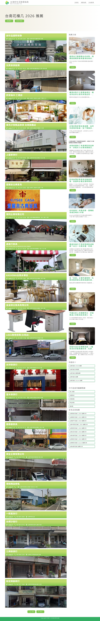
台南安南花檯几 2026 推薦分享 (78, 428)
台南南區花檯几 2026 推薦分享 (78, 417)
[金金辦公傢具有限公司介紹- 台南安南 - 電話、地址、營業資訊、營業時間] (36, 306)
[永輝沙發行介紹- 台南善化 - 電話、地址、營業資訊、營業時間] (36, 522)
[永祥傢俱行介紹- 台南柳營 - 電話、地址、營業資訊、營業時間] (36, 365)
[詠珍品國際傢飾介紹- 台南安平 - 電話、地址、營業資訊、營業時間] (36, 36)
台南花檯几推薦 (74, 377)
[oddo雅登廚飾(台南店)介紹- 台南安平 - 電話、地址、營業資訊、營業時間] (36, 336)
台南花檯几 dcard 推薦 (76, 380)
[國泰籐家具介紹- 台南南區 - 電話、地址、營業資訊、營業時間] (36, 425)
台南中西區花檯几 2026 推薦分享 (79, 424)
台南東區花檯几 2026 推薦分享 (78, 439)
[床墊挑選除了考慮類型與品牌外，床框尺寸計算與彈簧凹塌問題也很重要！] (82, 150)
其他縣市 (9, 21)
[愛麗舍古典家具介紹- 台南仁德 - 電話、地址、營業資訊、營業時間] (36, 185)
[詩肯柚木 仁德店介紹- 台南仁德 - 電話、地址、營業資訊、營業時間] (36, 96)
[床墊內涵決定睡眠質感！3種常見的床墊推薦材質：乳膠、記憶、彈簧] (82, 343)
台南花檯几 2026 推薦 (76, 366)
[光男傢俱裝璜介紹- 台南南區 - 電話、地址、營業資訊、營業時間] (36, 66)
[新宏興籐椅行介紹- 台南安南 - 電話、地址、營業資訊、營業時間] (36, 582)
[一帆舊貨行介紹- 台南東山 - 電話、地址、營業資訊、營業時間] (36, 514)
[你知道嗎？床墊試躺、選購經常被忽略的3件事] (82, 209)
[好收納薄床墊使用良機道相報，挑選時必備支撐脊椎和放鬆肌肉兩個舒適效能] (82, 176)
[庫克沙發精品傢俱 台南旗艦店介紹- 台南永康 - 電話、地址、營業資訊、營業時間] (36, 126)
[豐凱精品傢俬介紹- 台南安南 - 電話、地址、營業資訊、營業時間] (36, 485)
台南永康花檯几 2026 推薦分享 (78, 435)
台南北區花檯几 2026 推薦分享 (78, 432)
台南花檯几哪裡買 (74, 369)
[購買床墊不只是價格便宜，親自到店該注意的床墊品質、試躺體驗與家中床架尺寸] (82, 88)
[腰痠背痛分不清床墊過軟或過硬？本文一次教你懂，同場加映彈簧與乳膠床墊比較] (82, 241)
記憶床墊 (72, 399)
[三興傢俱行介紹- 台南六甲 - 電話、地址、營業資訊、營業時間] (36, 552)
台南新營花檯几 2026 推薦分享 (78, 413)
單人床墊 (72, 391)
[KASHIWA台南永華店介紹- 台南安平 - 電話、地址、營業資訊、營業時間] (36, 276)
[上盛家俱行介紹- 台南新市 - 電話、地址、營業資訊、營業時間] (36, 156)
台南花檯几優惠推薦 (75, 373)
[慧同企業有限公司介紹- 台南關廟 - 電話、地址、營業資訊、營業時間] (36, 215)
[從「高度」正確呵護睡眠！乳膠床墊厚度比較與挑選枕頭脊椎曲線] (82, 275)
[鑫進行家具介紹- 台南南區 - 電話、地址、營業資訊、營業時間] (36, 246)
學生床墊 (72, 402)
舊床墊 (71, 406)
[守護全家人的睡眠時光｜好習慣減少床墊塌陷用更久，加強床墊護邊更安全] (82, 309)
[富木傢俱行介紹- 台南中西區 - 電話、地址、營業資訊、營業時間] (36, 395)
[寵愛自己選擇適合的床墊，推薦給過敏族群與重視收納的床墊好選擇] (82, 53)
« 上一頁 (31, 611)
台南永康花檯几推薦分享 (76, 446)
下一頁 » (40, 611)
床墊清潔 (72, 395)
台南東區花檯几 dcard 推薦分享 (78, 443)
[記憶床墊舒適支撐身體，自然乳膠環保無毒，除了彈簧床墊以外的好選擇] (82, 123)
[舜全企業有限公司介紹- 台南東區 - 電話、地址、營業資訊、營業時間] (36, 455)
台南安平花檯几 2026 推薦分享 (78, 421)
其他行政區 (19, 21)
